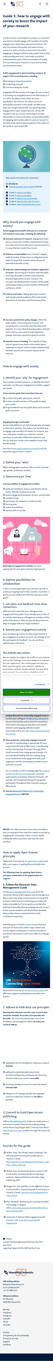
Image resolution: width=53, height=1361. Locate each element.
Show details (40, 684)
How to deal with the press (28, 201)
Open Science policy (35, 861)
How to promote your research (22, 186)
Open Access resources (12, 1130)
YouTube (6, 1325)
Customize (25, 700)
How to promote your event (28, 204)
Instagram (7, 1315)
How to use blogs (24, 192)
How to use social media (27, 198)
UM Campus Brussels (37, 718)
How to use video (24, 195)
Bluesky (6, 1309)
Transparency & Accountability (16, 1335)
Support (6, 1341)
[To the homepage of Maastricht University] (17, 4)
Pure (29, 924)
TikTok (5, 1322)
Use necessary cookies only (26, 708)
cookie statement (24, 678)
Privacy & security (10, 1338)
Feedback (7, 1344)
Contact (6, 1332)
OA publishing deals (18, 1121)
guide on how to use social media (30, 448)
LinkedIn (6, 1318)
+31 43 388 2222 (10, 1290)
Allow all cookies (26, 692)
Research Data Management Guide (21, 892)
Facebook (7, 1312)
